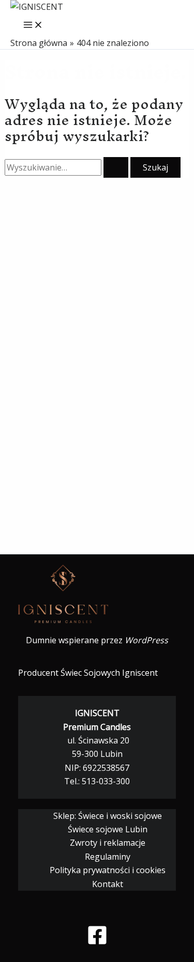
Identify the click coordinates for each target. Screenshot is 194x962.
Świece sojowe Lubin (107, 829)
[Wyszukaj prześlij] (115, 167)
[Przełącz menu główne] (33, 25)
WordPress (146, 640)
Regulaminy (107, 856)
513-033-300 (106, 781)
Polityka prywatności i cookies (108, 870)
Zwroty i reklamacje (107, 842)
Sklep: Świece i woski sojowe (107, 815)
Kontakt (107, 884)
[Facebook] (97, 942)
